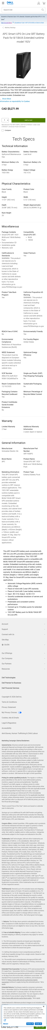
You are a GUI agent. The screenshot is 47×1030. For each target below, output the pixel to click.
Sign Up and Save (6, 23)
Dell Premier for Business (11, 683)
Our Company (7, 658)
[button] (38, 3)
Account (5, 624)
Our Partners (6, 664)
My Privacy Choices (9, 712)
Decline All (30, 1023)
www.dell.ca (27, 767)
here (17, 802)
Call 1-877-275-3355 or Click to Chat (29, 23)
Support (5, 629)
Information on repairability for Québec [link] (15, 101)
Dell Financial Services (10, 688)
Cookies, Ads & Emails (10, 718)
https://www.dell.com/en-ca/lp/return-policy (17, 998)
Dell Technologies (8, 678)
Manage (5, 1023)
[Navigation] (3, 3)
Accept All (38, 1023)
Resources (6, 669)
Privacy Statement (9, 707)
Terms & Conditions (9, 702)
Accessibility (6, 728)
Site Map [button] (5, 640)
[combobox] (23, 9)
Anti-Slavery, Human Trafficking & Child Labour (20, 733)
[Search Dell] (42, 9)
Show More (6, 99)
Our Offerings (7, 653)
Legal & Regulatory (9, 723)
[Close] (43, 1006)
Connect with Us (8, 634)
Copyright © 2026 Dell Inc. (12, 697)
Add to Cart (40, 1027)
